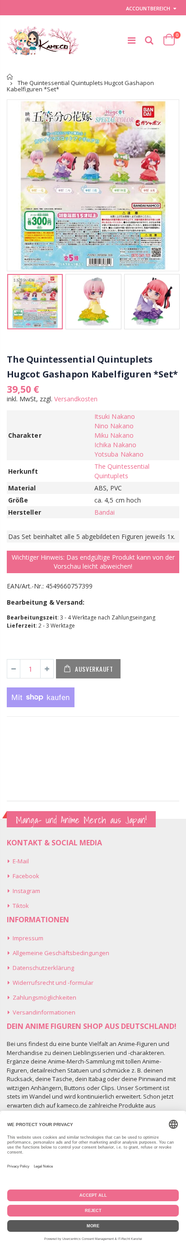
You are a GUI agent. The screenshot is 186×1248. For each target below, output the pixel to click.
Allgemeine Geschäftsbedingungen (61, 953)
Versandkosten (76, 399)
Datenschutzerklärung (43, 968)
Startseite (10, 77)
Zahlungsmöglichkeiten (44, 997)
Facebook (26, 876)
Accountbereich (148, 8)
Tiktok (21, 906)
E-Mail (21, 861)
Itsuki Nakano (114, 416)
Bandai (104, 512)
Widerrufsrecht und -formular (53, 983)
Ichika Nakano (115, 444)
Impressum (28, 938)
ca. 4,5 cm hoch (117, 500)
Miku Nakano (114, 435)
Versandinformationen (44, 1012)
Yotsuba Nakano (119, 454)
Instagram (26, 891)
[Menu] (131, 40)
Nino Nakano (114, 426)
